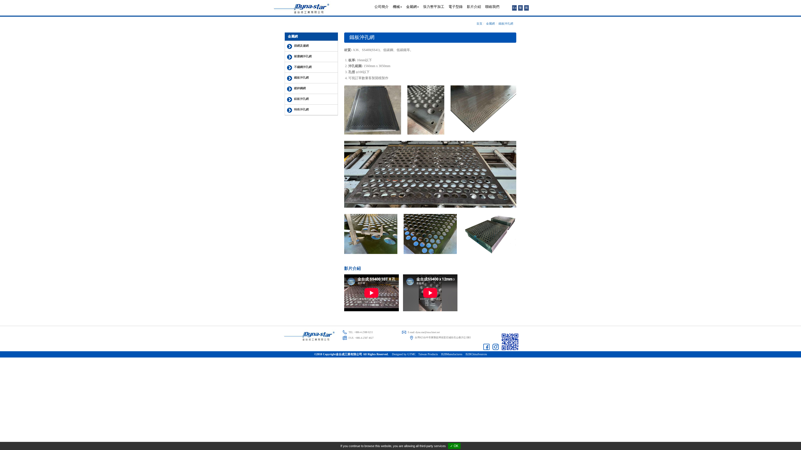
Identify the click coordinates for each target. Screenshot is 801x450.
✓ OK (454, 446)
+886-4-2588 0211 (363, 332)
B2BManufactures (451, 354)
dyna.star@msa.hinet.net (428, 332)
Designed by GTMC (404, 354)
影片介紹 (474, 7)
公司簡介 (381, 7)
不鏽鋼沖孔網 (303, 67)
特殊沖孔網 (301, 109)
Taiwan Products (428, 354)
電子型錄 (455, 7)
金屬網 (490, 23)
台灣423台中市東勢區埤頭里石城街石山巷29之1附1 (443, 337)
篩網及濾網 (301, 46)
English (514, 7)
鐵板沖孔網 (301, 77)
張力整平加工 (433, 7)
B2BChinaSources (476, 354)
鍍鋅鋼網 (300, 88)
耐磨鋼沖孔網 (303, 56)
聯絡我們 (492, 7)
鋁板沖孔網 (301, 99)
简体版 (527, 8)
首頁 (479, 23)
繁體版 (521, 8)
